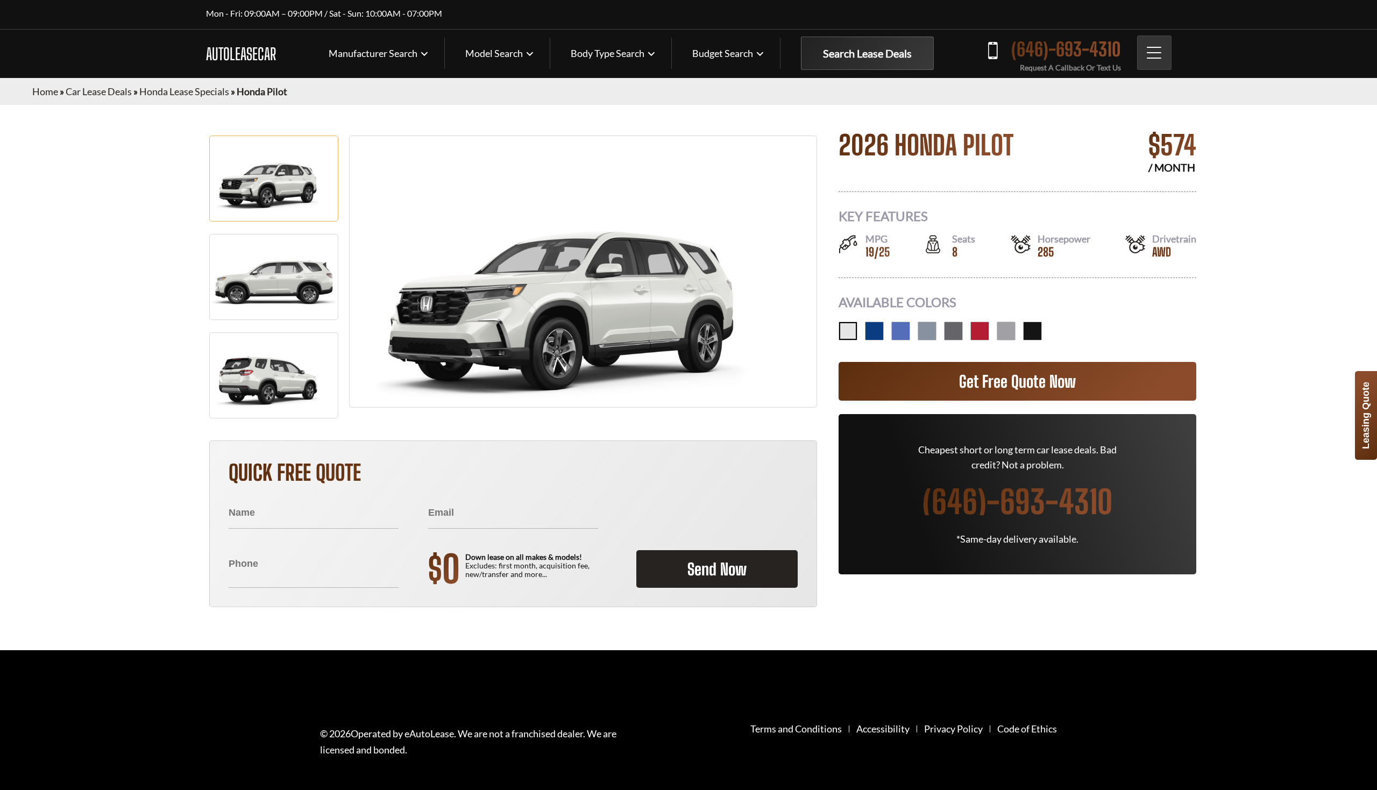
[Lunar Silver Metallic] (1006, 331)
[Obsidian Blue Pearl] (874, 331)
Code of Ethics (1027, 728)
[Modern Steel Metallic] (953, 331)
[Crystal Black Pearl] (1032, 331)
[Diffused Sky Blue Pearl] (901, 331)
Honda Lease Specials (184, 91)
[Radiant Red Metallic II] (980, 331)
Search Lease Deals (867, 53)
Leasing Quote (1365, 415)
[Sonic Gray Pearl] (927, 331)
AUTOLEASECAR (241, 53)
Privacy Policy (953, 728)
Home (45, 91)
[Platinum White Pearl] (848, 331)
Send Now (717, 569)
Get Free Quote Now (1017, 381)
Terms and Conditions (796, 728)
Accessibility (883, 728)
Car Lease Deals (99, 91)
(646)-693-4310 (1066, 49)
